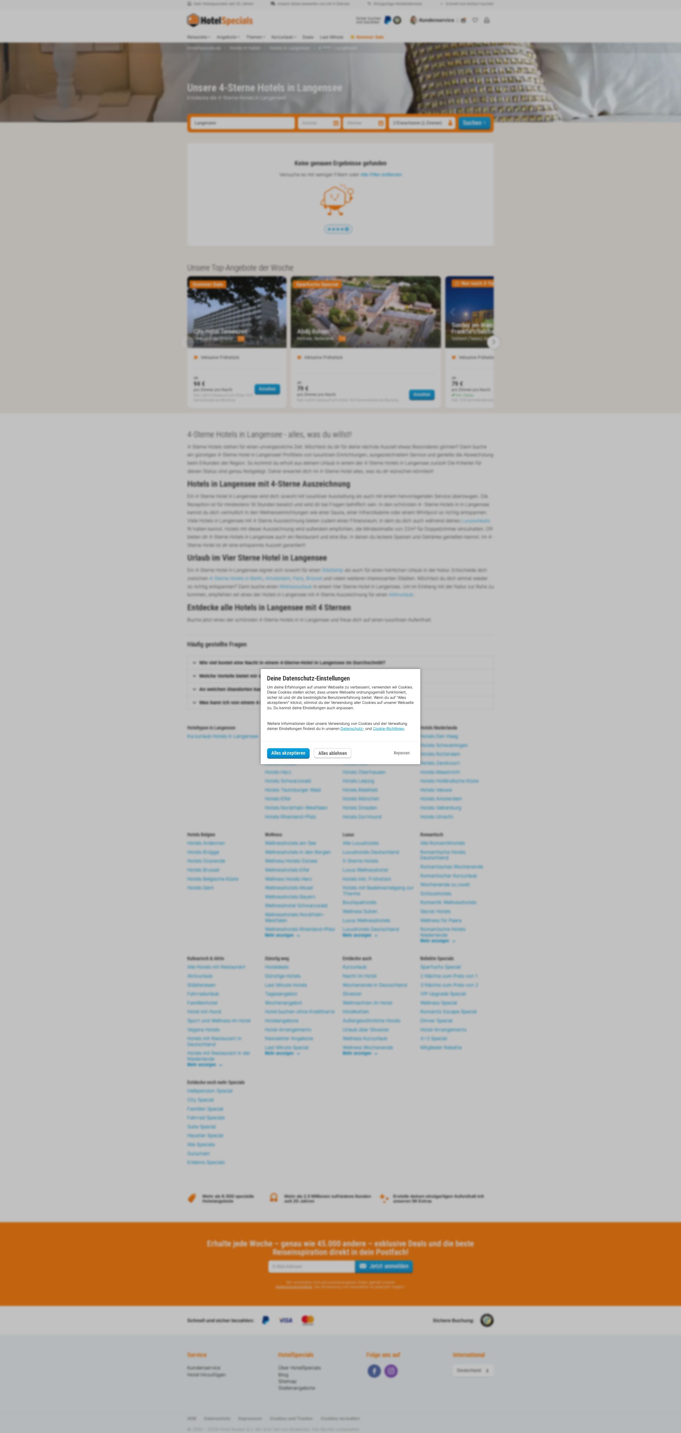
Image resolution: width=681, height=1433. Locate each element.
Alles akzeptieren (288, 753)
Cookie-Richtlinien (388, 728)
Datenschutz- (352, 728)
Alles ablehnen (332, 753)
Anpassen (402, 752)
